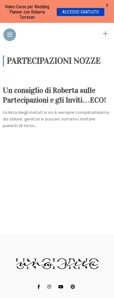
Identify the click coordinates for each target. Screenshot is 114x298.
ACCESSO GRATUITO (80, 12)
